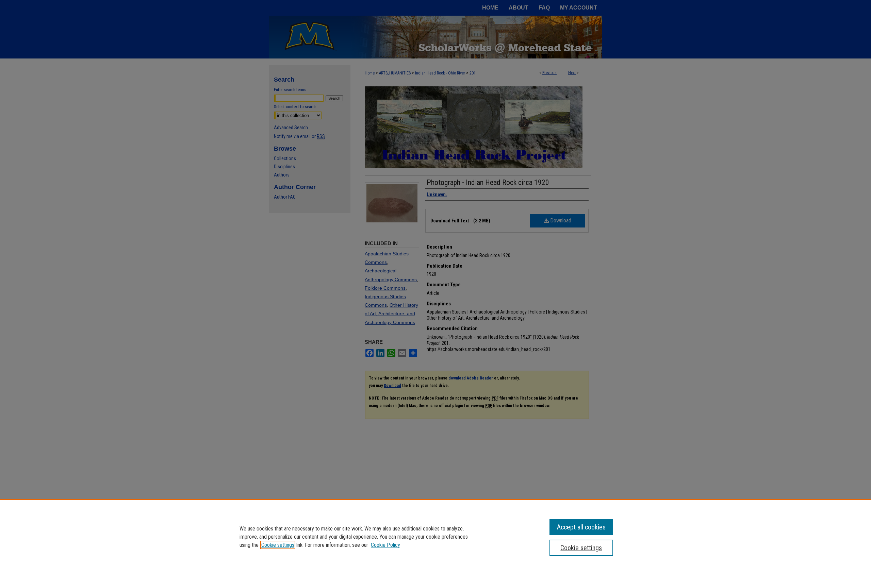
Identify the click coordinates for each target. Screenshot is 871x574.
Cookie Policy (385, 545)
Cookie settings (277, 545)
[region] (435, 536)
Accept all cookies (581, 527)
